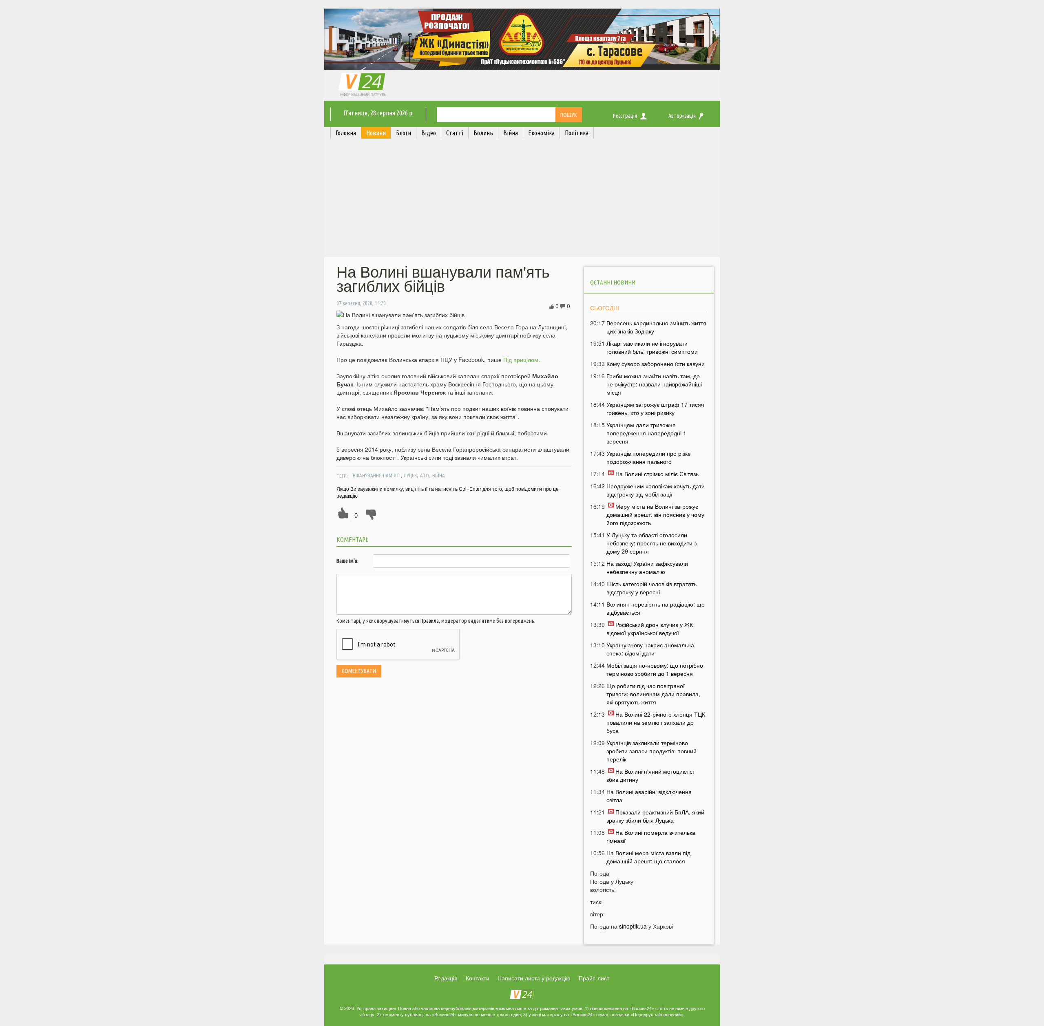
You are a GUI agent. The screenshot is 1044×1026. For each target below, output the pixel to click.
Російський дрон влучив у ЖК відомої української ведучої (649, 628)
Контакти (477, 978)
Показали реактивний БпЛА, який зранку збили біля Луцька (655, 816)
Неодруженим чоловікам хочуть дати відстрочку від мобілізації (655, 490)
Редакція (446, 978)
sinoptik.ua (633, 926)
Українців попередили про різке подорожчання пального (648, 457)
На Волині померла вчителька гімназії (650, 836)
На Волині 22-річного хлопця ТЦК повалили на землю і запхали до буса (655, 722)
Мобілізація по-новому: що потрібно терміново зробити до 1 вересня (654, 669)
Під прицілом (520, 359)
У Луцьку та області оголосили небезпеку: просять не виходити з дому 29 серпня (651, 543)
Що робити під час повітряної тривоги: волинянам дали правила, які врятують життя (653, 694)
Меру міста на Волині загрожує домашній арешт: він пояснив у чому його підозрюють (655, 514)
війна (438, 475)
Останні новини (612, 282)
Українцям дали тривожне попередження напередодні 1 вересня (646, 433)
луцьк (410, 475)
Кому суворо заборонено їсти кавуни (655, 364)
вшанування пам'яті (376, 475)
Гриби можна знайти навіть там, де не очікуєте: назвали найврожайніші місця (654, 384)
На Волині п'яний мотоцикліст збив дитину (650, 775)
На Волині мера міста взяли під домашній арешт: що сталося (648, 857)
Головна (346, 133)
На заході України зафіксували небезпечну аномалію (647, 567)
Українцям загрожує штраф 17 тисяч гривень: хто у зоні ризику (655, 408)
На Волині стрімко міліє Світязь (657, 474)
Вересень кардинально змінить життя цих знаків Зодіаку (656, 327)
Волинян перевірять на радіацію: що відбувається (655, 608)
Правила (429, 621)
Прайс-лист (594, 978)
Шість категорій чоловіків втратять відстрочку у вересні (651, 588)
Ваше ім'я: (347, 561)
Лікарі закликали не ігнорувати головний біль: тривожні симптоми (652, 347)
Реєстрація (625, 116)
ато (424, 475)
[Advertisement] (522, 200)
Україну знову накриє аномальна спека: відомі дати (650, 649)
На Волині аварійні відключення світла (649, 796)
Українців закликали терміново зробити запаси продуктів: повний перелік (651, 751)
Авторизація (682, 116)
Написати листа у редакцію (534, 978)
